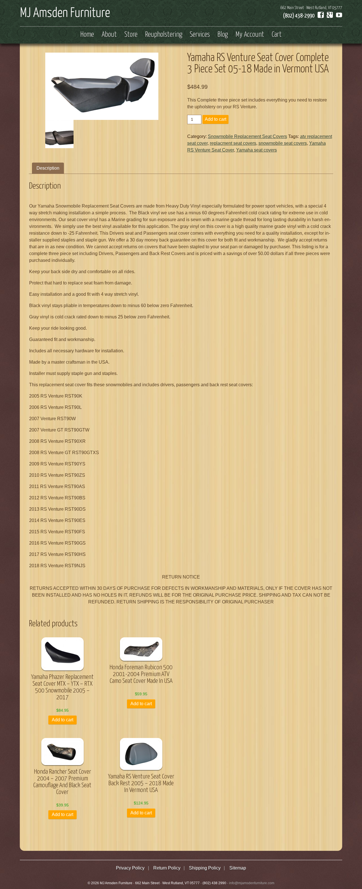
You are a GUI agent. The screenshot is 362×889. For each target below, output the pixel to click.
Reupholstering (163, 34)
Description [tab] (47, 168)
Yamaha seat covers (256, 150)
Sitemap (237, 868)
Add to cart (215, 119)
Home (87, 34)
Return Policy (166, 868)
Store (130, 34)
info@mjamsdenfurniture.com (251, 883)
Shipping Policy (205, 868)
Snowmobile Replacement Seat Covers (247, 136)
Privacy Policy (130, 868)
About (109, 34)
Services (200, 34)
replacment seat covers (233, 143)
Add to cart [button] (62, 719)
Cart (277, 34)
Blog (222, 34)
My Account (250, 34)
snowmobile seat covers (282, 143)
